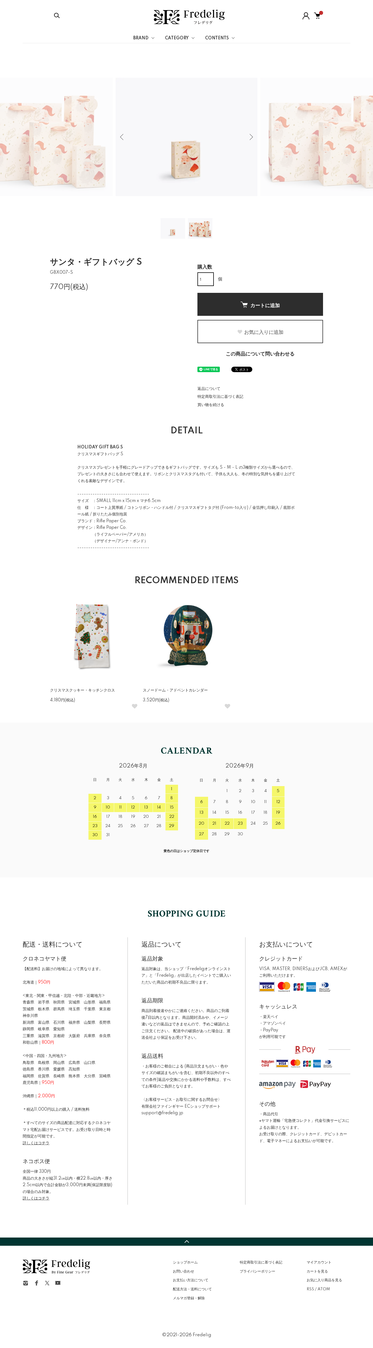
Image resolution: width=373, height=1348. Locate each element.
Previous (122, 137)
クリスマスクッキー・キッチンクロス (82, 690)
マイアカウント (319, 1262)
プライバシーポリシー (257, 1271)
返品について (208, 389)
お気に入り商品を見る (324, 1280)
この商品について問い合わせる (260, 354)
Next (251, 137)
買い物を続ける (210, 405)
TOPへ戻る (186, 1242)
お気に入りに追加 (263, 331)
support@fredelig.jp (162, 1113)
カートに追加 (265, 305)
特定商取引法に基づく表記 (220, 397)
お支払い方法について (190, 1280)
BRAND (141, 38)
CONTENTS (217, 38)
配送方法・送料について (192, 1289)
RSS (310, 1289)
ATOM (324, 1289)
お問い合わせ (183, 1271)
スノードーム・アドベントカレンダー (175, 690)
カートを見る (317, 1271)
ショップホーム (185, 1262)
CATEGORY (177, 38)
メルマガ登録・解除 (189, 1298)
